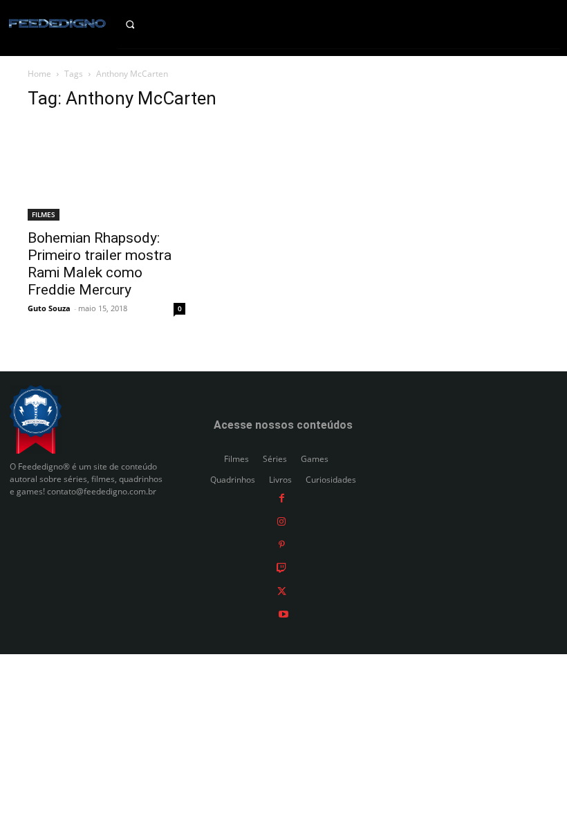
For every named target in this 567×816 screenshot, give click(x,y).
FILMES (43, 214)
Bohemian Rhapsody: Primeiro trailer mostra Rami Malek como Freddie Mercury (99, 264)
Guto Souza (49, 308)
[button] (141, 24)
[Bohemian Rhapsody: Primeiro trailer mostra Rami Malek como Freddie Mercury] (106, 172)
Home (39, 74)
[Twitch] (281, 567)
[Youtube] (283, 614)
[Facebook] (281, 497)
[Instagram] (281, 521)
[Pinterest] (282, 544)
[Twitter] (282, 590)
